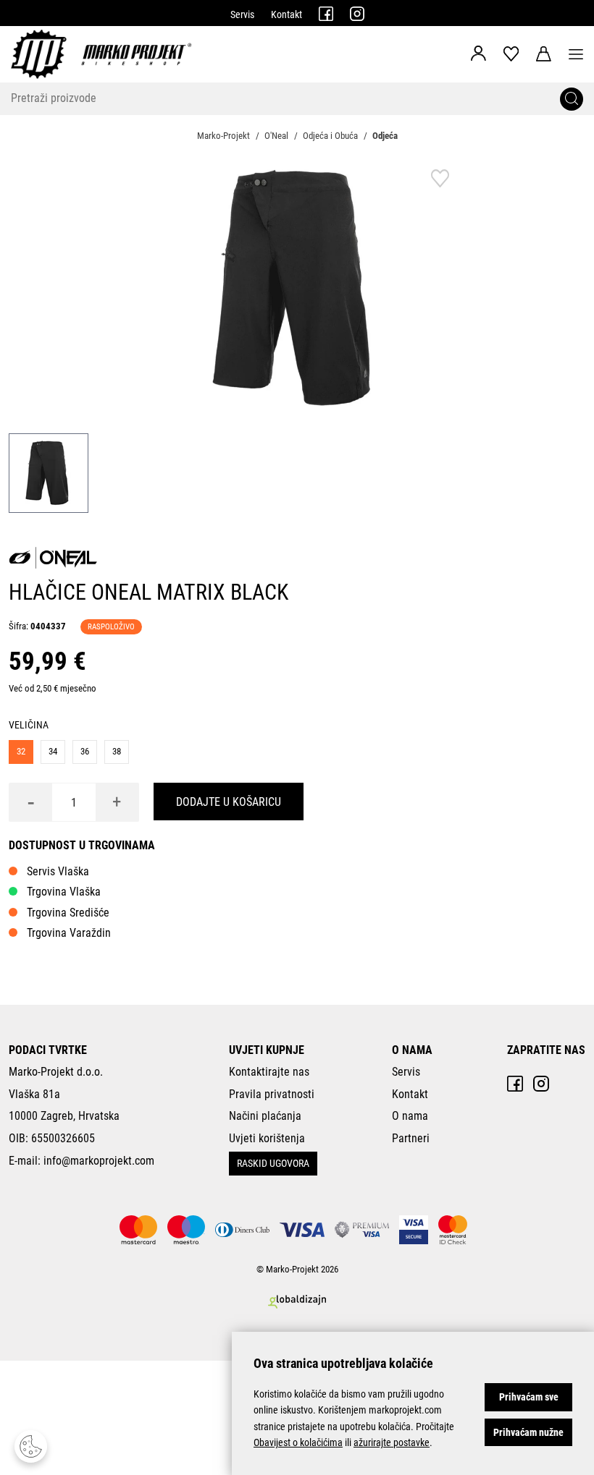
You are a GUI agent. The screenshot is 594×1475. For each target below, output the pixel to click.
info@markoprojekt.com (98, 1161)
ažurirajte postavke (392, 1442)
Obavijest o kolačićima (298, 1442)
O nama (410, 1116)
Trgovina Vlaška (64, 891)
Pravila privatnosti (271, 1094)
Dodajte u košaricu (228, 802)
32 (21, 751)
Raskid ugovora (273, 1163)
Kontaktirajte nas (269, 1072)
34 (53, 751)
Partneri (411, 1138)
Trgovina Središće (68, 912)
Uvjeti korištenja (267, 1138)
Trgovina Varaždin (69, 933)
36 (84, 751)
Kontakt (286, 14)
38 (116, 751)
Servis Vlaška (58, 871)
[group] (297, 288)
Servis (242, 14)
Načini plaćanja (265, 1116)
